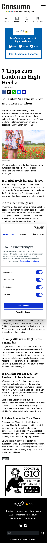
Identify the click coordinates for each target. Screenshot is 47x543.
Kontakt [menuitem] (10, 511)
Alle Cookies (23, 306)
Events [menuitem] (6, 22)
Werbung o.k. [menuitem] (30, 518)
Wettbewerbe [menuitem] (38, 22)
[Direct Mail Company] (23, 503)
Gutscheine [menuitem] (17, 22)
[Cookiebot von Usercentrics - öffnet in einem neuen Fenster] (33, 227)
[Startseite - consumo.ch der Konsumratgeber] (19, 8)
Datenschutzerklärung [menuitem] (27, 515)
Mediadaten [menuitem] (15, 518)
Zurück (5, 459)
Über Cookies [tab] (38, 234)
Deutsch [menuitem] (13, 539)
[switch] (39, 280)
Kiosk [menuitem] (27, 22)
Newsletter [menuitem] (22, 511)
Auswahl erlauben (23, 312)
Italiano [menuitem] (32, 539)
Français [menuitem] (23, 539)
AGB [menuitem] (11, 515)
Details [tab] (23, 234)
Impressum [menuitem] (35, 511)
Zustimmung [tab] (8, 234)
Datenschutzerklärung (29, 261)
